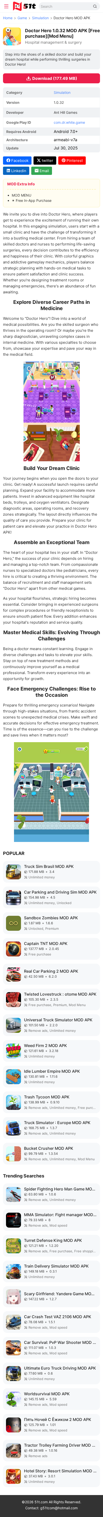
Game (22, 18)
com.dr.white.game (69, 122)
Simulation (40, 18)
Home (7, 18)
